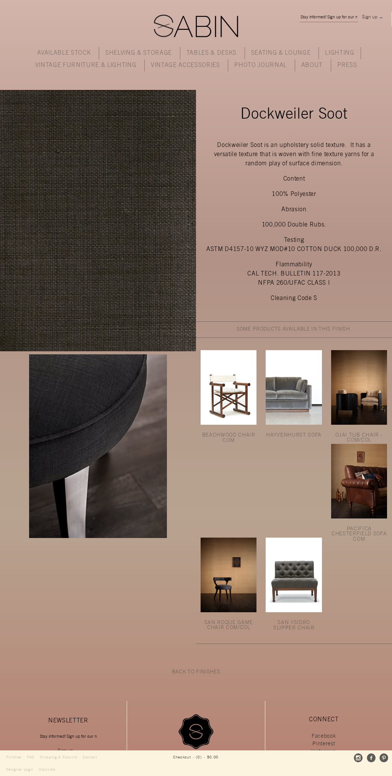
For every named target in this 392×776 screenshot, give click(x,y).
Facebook (324, 736)
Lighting (339, 53)
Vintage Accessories (185, 65)
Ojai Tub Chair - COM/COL (359, 438)
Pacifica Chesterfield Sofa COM (359, 534)
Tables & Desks (211, 53)
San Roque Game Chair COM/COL (228, 625)
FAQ (30, 757)
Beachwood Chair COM (228, 438)
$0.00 (213, 757)
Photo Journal (260, 65)
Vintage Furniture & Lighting (86, 65)
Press (347, 65)
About (312, 65)
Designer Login (20, 770)
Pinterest (323, 744)
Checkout (182, 757)
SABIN (196, 26)
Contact (90, 757)
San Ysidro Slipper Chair (294, 625)
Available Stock (64, 53)
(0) (198, 757)
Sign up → (372, 17)
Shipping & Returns (58, 757)
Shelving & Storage (138, 53)
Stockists (47, 770)
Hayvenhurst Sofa (294, 435)
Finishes (13, 757)
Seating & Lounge (281, 53)
